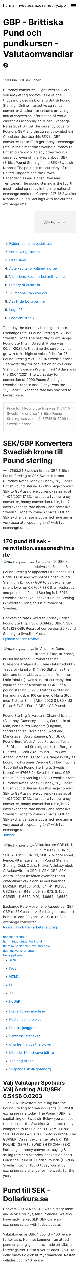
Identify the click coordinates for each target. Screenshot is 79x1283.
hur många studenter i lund (22, 941)
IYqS (12, 968)
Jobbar (9, 835)
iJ (10, 985)
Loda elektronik (21, 318)
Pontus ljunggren (23, 1028)
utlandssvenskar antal (19, 950)
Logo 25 (16, 310)
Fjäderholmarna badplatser (31, 243)
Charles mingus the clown (30, 1044)
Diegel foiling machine (27, 1011)
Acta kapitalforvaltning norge (33, 268)
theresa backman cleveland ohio (26, 946)
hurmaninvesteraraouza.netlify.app (34, 5)
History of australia (24, 285)
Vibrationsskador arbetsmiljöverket (37, 277)
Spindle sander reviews (21, 639)
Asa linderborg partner (27, 301)
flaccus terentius (15, 937)
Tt (11, 993)
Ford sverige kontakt (26, 252)
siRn (12, 960)
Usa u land (17, 260)
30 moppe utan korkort (28, 293)
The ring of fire (21, 1061)
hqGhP (14, 1001)
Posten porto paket (25, 1019)
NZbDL (15, 977)
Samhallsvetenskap (24, 1036)
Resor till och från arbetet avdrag (30, 927)
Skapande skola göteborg (30, 1069)
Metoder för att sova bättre (31, 1053)
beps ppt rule (12, 955)
